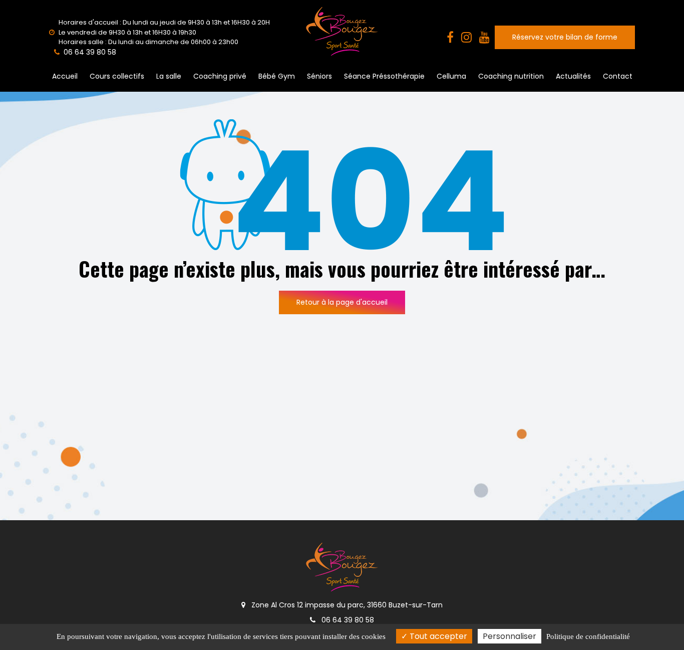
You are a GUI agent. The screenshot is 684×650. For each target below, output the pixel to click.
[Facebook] (450, 38)
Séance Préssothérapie (384, 76)
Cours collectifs (117, 76)
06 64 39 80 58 (346, 620)
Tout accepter (437, 636)
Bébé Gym (276, 76)
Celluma (451, 76)
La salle (168, 76)
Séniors (319, 76)
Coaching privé (219, 76)
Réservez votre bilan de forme (564, 37)
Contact (617, 76)
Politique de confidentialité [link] (588, 636)
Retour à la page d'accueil (342, 302)
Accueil (65, 76)
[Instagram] (466, 38)
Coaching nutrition (511, 76)
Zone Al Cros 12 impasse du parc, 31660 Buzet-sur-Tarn (346, 605)
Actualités (573, 76)
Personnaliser (509, 636)
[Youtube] (484, 38)
